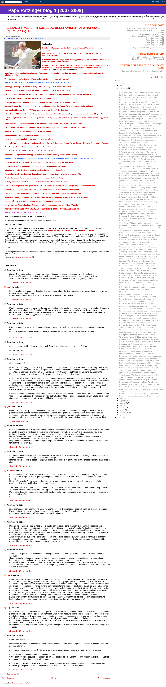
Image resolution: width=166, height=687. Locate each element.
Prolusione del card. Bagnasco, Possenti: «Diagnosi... (139, 393)
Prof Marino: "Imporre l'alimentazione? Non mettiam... (140, 363)
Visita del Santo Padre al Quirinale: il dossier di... (138, 370)
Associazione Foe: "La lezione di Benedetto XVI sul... (139, 131)
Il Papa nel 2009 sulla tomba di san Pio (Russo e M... (139, 313)
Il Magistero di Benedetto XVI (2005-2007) (148, 36)
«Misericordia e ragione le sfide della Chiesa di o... (138, 256)
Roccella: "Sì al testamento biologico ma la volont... (139, 188)
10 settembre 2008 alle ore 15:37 (20, 283)
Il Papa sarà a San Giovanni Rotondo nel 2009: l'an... (139, 384)
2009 (120, 81)
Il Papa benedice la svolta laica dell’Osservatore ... (138, 152)
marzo (122, 410)
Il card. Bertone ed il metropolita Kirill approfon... (137, 299)
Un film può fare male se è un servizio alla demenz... (139, 275)
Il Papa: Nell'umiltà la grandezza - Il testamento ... (138, 147)
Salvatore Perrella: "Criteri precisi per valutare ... (137, 199)
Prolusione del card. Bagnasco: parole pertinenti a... (139, 396)
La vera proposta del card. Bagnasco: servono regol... (140, 311)
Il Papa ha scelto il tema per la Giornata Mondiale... (139, 126)
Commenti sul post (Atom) (22, 683)
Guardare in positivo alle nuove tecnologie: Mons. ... (139, 100)
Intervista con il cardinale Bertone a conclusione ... (138, 206)
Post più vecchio (104, 678)
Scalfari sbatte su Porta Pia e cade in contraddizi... (138, 221)
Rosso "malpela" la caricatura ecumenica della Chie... (139, 280)
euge (9, 287)
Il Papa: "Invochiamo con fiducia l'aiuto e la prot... (138, 145)
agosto (122, 398)
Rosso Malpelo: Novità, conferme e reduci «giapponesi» (140, 356)
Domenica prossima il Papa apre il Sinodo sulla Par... (139, 102)
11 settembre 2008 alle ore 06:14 (20, 466)
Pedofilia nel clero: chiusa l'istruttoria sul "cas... (137, 304)
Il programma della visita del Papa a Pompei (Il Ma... (139, 183)
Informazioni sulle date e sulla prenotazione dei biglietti (143, 71)
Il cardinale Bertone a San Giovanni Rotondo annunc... (140, 342)
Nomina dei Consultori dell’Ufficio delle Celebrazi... (138, 325)
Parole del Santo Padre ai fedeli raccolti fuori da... (138, 150)
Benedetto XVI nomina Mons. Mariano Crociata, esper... (140, 225)
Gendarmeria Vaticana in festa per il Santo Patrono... (139, 171)
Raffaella (11, 470)
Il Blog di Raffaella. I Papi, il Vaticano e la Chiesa (145, 28)
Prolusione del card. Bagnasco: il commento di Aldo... (139, 368)
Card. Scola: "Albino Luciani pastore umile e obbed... (139, 223)
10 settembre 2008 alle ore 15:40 (20, 300)
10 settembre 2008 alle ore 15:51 (20, 319)
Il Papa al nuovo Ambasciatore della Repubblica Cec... (140, 197)
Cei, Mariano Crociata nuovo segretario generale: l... (139, 242)
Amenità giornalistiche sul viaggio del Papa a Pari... (139, 252)
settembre (124, 90)
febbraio (123, 412)
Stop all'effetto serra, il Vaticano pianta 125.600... (138, 161)
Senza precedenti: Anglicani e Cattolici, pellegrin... (138, 230)
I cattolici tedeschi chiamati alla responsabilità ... (137, 273)
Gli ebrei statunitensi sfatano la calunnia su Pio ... (138, 351)
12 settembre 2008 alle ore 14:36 (20, 670)
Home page (55, 678)
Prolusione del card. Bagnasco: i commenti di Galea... (140, 361)
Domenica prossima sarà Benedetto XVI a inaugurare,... (140, 114)
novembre (124, 85)
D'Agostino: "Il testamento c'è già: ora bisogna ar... (138, 287)
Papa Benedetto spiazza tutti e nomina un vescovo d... (140, 228)
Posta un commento (11, 674)
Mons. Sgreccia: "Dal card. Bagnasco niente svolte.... (139, 365)
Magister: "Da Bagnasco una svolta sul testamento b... (140, 358)
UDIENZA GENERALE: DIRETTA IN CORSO (136, 349)
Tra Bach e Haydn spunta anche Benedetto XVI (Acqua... (141, 124)
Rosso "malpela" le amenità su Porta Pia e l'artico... (139, 382)
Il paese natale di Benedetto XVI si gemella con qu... (139, 294)
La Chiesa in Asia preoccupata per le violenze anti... (139, 95)
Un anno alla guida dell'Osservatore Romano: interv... (139, 173)
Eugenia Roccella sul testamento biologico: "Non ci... (139, 266)
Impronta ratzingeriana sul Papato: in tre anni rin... (138, 214)
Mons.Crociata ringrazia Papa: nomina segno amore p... (140, 282)
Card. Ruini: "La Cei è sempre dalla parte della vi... (138, 285)
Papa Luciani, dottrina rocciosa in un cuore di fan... (138, 121)
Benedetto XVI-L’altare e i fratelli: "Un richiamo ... (138, 387)
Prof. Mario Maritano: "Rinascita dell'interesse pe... (138, 323)
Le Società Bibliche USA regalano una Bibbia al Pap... (139, 112)
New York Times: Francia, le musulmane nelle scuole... (140, 93)
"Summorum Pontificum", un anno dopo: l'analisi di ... (139, 169)
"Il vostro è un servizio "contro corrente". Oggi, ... (138, 247)
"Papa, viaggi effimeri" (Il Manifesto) (133, 142)
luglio (122, 401)
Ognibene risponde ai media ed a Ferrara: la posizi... (139, 354)
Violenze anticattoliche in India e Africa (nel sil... (137, 166)
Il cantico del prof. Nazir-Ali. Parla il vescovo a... (137, 159)
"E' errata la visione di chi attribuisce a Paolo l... (137, 337)
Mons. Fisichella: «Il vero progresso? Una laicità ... (138, 164)
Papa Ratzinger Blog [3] (155, 42)
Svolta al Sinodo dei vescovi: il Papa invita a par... (138, 268)
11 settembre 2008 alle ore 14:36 (20, 545)
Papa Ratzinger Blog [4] (155, 40)
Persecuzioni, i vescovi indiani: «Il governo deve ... (138, 209)
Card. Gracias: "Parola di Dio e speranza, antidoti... (139, 375)
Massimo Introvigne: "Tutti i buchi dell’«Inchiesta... (138, 332)
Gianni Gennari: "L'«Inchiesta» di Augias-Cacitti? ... (138, 330)
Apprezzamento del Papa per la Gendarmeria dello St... (140, 119)
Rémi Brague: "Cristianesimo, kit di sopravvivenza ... (139, 107)
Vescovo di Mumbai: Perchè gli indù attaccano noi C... (140, 138)
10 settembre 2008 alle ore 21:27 (20, 421)
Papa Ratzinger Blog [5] (155, 38)
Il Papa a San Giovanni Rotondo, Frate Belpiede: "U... (140, 346)
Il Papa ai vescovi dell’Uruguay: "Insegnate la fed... (138, 240)
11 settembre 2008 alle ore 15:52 (20, 571)
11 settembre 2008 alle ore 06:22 (20, 500)
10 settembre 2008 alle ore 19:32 (20, 402)
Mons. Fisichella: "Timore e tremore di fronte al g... (138, 202)
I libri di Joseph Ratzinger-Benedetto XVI (148, 57)
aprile (122, 408)
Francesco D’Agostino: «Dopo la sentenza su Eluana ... (140, 308)
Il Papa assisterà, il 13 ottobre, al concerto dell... (137, 140)
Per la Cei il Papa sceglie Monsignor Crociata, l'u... (138, 249)
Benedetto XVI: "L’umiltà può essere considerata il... (139, 178)
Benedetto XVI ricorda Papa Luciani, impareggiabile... (139, 176)
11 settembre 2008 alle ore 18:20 (20, 631)
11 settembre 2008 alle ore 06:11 (20, 447)
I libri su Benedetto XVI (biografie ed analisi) (147, 59)
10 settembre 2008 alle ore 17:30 (20, 355)
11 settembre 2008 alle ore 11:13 (20, 517)
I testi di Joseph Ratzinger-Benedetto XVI (148, 46)
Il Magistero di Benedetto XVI (152, 34)
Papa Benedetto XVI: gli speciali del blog (148, 48)
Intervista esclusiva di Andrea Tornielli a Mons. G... (138, 180)
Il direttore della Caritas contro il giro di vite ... (136, 195)
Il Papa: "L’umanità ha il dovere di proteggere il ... (138, 211)
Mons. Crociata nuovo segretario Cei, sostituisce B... (139, 292)
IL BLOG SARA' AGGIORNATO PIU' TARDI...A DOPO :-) (140, 104)
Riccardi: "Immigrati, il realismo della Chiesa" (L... (138, 185)
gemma (10, 407)
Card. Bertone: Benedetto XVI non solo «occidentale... (140, 190)
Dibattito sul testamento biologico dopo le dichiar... (138, 318)
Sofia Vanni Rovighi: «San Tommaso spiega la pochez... (140, 157)
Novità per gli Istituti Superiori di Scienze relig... (137, 278)
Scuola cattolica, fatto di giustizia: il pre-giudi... (137, 244)
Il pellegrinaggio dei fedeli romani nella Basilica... (138, 237)
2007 (120, 417)
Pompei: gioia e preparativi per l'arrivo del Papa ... (138, 306)
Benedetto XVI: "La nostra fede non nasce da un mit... (140, 344)
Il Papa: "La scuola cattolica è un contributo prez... (138, 290)
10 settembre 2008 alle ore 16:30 (20, 338)
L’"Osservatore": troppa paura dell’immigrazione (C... (139, 218)
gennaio (123, 415)
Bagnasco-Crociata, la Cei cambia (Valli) (134, 216)
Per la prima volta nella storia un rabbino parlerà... (138, 335)
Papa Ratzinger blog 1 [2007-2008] (45, 10)
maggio (123, 405)
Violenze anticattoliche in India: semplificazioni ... (138, 192)
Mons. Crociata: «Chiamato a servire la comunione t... (140, 259)
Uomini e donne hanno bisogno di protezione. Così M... (140, 320)
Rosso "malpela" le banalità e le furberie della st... (138, 128)
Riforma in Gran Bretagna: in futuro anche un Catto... (139, 235)
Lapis (9, 575)
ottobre (123, 88)
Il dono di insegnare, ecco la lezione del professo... (138, 316)
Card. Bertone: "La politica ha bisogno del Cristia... (138, 97)
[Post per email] (32, 257)
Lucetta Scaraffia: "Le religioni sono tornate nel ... (138, 133)
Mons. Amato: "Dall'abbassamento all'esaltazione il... (139, 154)
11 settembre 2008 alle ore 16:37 (20, 603)
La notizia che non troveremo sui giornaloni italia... (138, 263)
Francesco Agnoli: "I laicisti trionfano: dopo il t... (137, 301)
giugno (122, 403)
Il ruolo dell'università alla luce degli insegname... (138, 270)
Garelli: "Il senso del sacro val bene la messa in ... (138, 116)
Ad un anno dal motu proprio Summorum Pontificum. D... (141, 135)
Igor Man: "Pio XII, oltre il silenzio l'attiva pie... (136, 261)
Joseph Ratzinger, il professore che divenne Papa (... (139, 377)
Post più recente (8, 678)
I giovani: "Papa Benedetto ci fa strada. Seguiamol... (139, 373)
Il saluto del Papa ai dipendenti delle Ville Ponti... (138, 109)
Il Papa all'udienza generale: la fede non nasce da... (139, 339)
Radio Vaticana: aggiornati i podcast (133, 204)
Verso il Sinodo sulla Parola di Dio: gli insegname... (138, 380)
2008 (120, 83)
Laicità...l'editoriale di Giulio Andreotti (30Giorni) (137, 297)
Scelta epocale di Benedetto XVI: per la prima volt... (139, 327)
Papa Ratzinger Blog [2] (155, 44)
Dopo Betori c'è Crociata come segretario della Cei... (139, 254)
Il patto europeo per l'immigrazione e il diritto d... (137, 233)
